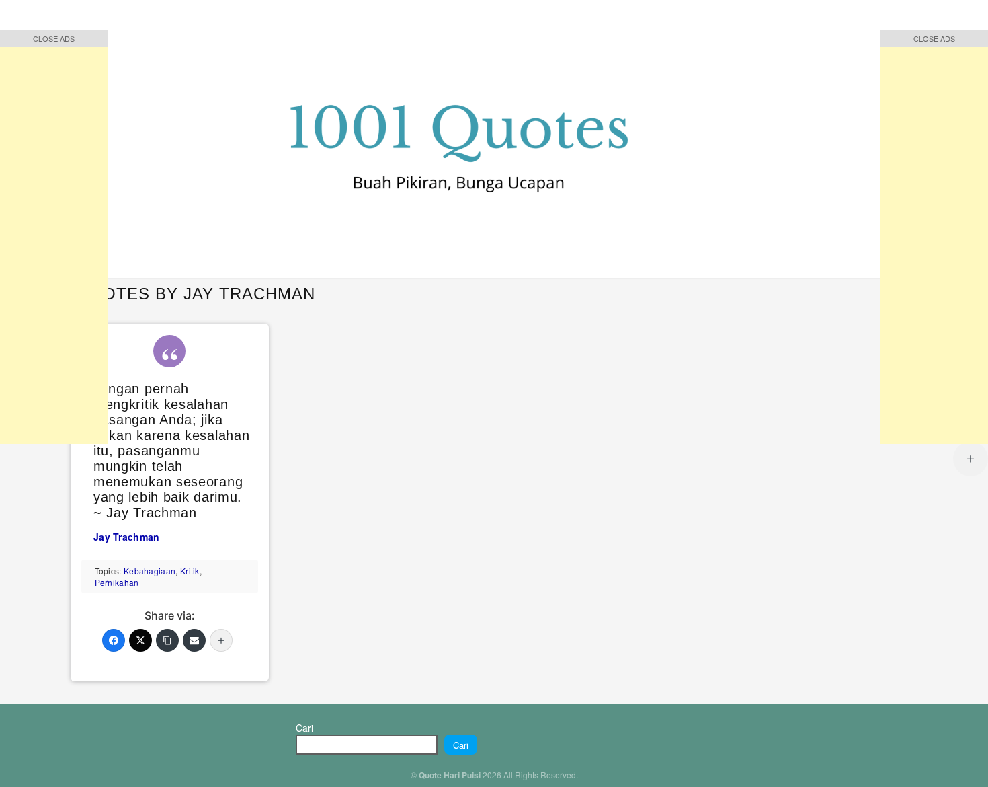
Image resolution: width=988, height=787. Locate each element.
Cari (304, 728)
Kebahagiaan (149, 570)
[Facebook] (113, 640)
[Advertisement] (54, 242)
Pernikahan (117, 582)
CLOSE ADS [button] (54, 38)
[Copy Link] (167, 640)
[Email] (194, 640)
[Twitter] (140, 640)
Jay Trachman (126, 537)
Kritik (190, 570)
